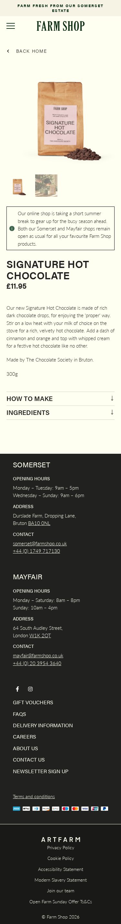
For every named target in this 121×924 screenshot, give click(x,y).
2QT (45, 635)
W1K (34, 635)
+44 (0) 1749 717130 (36, 550)
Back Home (30, 51)
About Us (25, 748)
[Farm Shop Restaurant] (60, 26)
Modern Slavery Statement (61, 879)
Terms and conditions (34, 796)
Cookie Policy (60, 858)
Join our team (60, 890)
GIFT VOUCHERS (33, 702)
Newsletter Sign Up (40, 771)
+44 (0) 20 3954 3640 (37, 663)
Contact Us (29, 759)
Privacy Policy (60, 847)
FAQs (19, 714)
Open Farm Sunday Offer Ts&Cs (60, 901)
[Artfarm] (60, 840)
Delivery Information (43, 725)
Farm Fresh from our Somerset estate (60, 8)
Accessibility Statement (60, 869)
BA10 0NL (39, 522)
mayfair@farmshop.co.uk (38, 655)
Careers (24, 736)
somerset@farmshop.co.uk (40, 543)
